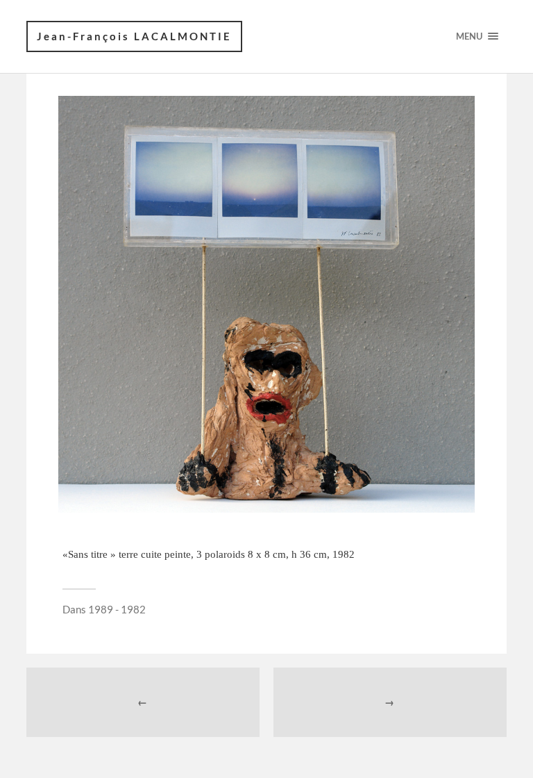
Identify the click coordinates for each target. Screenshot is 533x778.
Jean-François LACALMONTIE (134, 36)
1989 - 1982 (117, 609)
